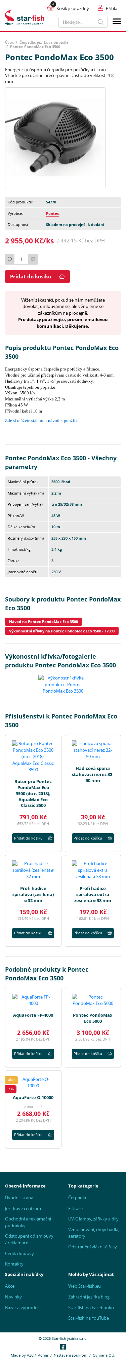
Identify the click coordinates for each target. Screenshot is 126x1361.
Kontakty (14, 1264)
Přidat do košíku (30, 276)
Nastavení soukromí (71, 1355)
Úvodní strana (19, 1198)
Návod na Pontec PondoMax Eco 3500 (43, 621)
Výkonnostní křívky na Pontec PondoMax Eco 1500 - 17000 (62, 630)
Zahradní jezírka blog (89, 1297)
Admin (43, 1355)
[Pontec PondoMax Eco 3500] (55, 137)
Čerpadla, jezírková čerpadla (43, 42)
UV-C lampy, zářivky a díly (93, 1219)
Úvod (9, 42)
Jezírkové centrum (23, 1208)
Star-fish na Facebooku (91, 1308)
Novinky (13, 1297)
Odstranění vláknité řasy (92, 1247)
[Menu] (117, 22)
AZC (30, 1355)
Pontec (52, 213)
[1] (101, 22)
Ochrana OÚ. (104, 1355)
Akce (9, 1286)
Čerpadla (77, 1198)
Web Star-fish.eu (84, 1286)
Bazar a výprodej (21, 1308)
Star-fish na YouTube (88, 1318)
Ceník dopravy (19, 1253)
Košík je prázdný (72, 8)
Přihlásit (113, 8)
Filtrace (75, 1208)
